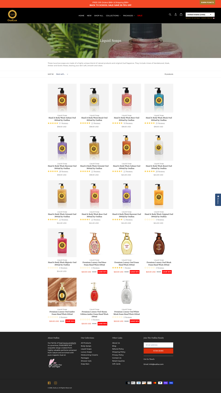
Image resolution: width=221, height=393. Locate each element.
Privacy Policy (118, 355)
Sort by (51, 74)
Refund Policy (118, 349)
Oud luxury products (67, 343)
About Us (116, 343)
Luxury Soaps (86, 352)
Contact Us (116, 358)
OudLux (55, 388)
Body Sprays (86, 346)
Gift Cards (116, 364)
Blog (114, 346)
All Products (86, 343)
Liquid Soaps (86, 349)
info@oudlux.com (156, 364)
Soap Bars (85, 364)
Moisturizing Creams (89, 355)
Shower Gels (86, 361)
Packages (85, 358)
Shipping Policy (118, 352)
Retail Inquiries (118, 361)
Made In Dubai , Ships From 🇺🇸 (200, 18)
